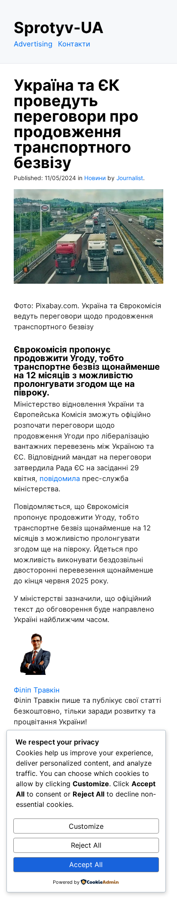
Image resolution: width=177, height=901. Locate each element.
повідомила (60, 478)
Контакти (74, 44)
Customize (86, 826)
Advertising (33, 44)
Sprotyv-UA (59, 27)
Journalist (129, 178)
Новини (95, 178)
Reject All (86, 845)
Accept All (86, 864)
